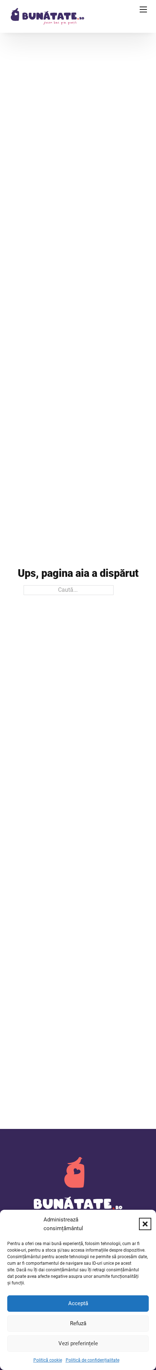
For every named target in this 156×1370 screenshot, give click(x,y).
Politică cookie (47, 1360)
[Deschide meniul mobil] (143, 9)
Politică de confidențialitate (92, 1360)
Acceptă (78, 1303)
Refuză (78, 1323)
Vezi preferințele (78, 1343)
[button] (145, 1224)
